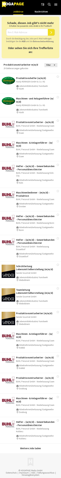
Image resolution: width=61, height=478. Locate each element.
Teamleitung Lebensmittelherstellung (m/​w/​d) (34, 291)
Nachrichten (41, 11)
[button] (56, 4)
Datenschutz (11, 472)
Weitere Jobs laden (30, 448)
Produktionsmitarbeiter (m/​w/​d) (34, 313)
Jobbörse (18, 11)
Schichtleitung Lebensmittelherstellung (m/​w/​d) (34, 268)
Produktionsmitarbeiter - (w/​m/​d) (35, 122)
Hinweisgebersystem (30, 475)
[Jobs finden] (49, 4)
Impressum (24, 472)
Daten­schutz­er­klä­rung (43, 41)
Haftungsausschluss (45, 472)
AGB (24, 41)
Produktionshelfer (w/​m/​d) (31, 78)
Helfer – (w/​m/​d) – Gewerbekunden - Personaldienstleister (35, 168)
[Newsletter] (43, 4)
